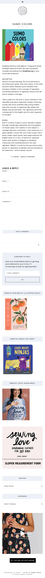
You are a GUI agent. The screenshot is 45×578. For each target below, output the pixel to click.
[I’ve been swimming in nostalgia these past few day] (22, 533)
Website (6, 191)
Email (5, 181)
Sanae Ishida (22, 11)
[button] (22, 2)
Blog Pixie (36, 572)
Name (5, 171)
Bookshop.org (28, 71)
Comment (7, 202)
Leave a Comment (28, 157)
